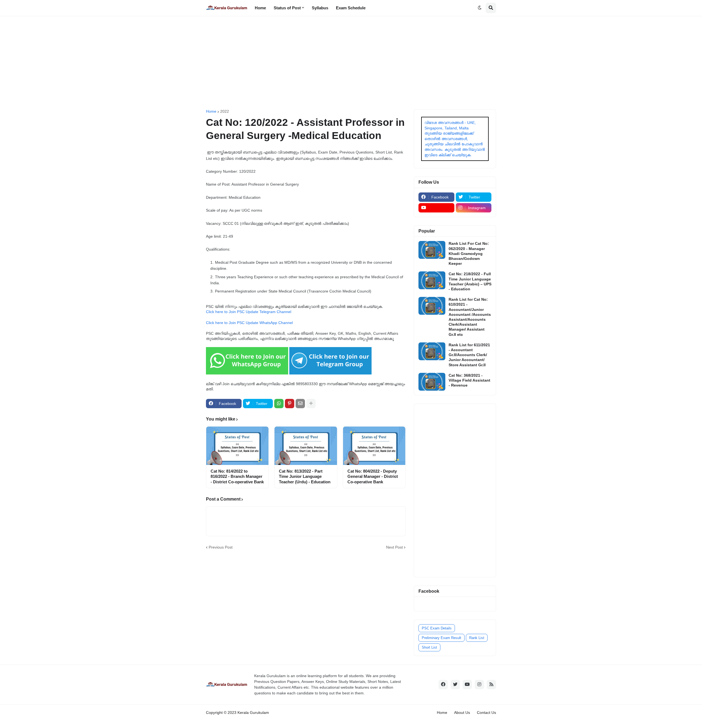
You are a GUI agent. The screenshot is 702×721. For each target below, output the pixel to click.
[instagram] (479, 684)
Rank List (476, 638)
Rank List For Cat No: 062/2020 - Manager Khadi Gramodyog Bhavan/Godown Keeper (469, 253)
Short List (429, 647)
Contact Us (486, 712)
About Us (462, 712)
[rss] (491, 684)
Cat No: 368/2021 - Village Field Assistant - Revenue (469, 380)
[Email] (300, 403)
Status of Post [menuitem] (287, 7)
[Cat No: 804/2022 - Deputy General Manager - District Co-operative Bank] (374, 446)
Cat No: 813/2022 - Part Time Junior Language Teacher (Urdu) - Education (304, 476)
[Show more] (311, 403)
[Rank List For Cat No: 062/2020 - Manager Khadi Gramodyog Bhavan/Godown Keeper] (431, 250)
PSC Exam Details (437, 628)
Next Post (394, 547)
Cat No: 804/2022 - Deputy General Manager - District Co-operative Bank (372, 476)
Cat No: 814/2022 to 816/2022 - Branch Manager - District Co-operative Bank (237, 476)
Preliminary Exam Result (441, 638)
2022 (224, 111)
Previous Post (221, 547)
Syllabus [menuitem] (320, 7)
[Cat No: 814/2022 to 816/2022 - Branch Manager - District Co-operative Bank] (237, 446)
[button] (480, 8)
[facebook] (443, 684)
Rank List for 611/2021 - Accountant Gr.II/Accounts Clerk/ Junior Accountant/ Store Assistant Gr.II (469, 355)
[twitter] (455, 684)
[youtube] (436, 207)
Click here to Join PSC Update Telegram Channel (248, 312)
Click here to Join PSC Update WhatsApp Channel (249, 322)
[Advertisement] (351, 62)
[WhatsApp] (279, 403)
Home (211, 111)
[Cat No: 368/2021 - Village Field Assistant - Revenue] (431, 382)
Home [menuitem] (260, 7)
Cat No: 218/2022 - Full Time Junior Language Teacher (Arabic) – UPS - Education (470, 281)
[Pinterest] (289, 403)
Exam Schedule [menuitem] (351, 7)
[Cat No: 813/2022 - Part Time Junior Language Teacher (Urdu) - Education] (305, 446)
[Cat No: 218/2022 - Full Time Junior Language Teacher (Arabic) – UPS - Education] (431, 280)
